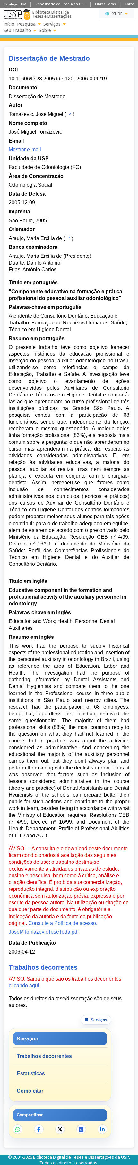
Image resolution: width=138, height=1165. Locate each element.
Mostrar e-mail (25, 149)
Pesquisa (26, 24)
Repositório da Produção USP (60, 3)
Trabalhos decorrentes (44, 1056)
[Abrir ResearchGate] (81, 1129)
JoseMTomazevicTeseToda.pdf (44, 932)
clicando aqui (24, 985)
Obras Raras (105, 3)
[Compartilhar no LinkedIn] (102, 1129)
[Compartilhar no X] (60, 1129)
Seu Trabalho (17, 30)
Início (9, 24)
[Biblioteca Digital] (26, 14)
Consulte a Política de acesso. (62, 923)
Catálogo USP (15, 4)
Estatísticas (31, 1073)
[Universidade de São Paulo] (13, 14)
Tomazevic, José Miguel (36, 114)
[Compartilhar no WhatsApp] (17, 1129)
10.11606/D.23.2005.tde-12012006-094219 (58, 78)
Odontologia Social (30, 185)
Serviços (52, 24)
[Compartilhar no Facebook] (39, 1129)
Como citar (30, 1091)
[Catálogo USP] (69, 113)
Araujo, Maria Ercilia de (35, 238)
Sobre (45, 30)
